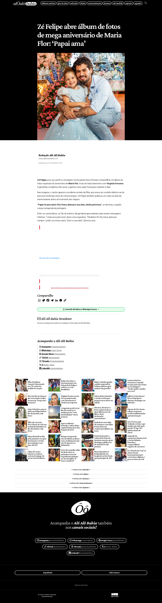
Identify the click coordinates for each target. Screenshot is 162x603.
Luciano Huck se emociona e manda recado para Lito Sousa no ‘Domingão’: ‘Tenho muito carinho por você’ (136, 385)
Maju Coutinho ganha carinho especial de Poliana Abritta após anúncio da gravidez (103, 385)
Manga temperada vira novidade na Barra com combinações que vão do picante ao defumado (70, 440)
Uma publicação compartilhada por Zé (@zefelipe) (70, 287)
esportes (128, 3)
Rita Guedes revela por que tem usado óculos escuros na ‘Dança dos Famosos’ (37, 399)
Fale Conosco (114, 572)
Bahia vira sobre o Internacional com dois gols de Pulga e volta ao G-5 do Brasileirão (69, 385)
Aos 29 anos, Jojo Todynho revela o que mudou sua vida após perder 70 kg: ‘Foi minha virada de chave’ (136, 427)
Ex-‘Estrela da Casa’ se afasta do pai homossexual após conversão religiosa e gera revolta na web (136, 454)
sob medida (118, 3)
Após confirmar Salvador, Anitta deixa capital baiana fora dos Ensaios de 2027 (70, 426)
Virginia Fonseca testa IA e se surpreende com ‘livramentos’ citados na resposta (70, 399)
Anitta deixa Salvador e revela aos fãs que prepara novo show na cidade (103, 399)
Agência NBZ (114, 595)
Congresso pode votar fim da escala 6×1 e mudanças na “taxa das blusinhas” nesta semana (70, 412)
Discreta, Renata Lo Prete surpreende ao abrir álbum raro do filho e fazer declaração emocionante (102, 412)
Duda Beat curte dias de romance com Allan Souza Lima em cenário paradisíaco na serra (103, 426)
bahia (82, 3)
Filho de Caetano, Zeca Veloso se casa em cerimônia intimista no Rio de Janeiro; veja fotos (37, 426)
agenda (138, 3)
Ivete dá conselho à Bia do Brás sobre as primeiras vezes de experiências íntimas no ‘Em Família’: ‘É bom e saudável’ (70, 455)
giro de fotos (63, 3)
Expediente (47, 572)
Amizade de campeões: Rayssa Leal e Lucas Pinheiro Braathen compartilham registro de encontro (136, 441)
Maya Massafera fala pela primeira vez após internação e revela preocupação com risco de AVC (37, 440)
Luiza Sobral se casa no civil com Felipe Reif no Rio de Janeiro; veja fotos (37, 412)
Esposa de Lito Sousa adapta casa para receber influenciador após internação (136, 412)
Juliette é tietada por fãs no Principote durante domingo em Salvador (136, 399)
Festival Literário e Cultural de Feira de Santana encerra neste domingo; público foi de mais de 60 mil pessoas (103, 441)
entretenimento (94, 3)
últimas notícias (48, 3)
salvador (74, 3)
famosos (107, 3)
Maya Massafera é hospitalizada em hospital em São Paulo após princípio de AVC (103, 454)
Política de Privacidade (81, 585)
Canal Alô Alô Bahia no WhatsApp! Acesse (81, 309)
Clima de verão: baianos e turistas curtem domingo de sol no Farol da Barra (36, 454)
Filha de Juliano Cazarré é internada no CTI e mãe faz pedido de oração (36, 385)
